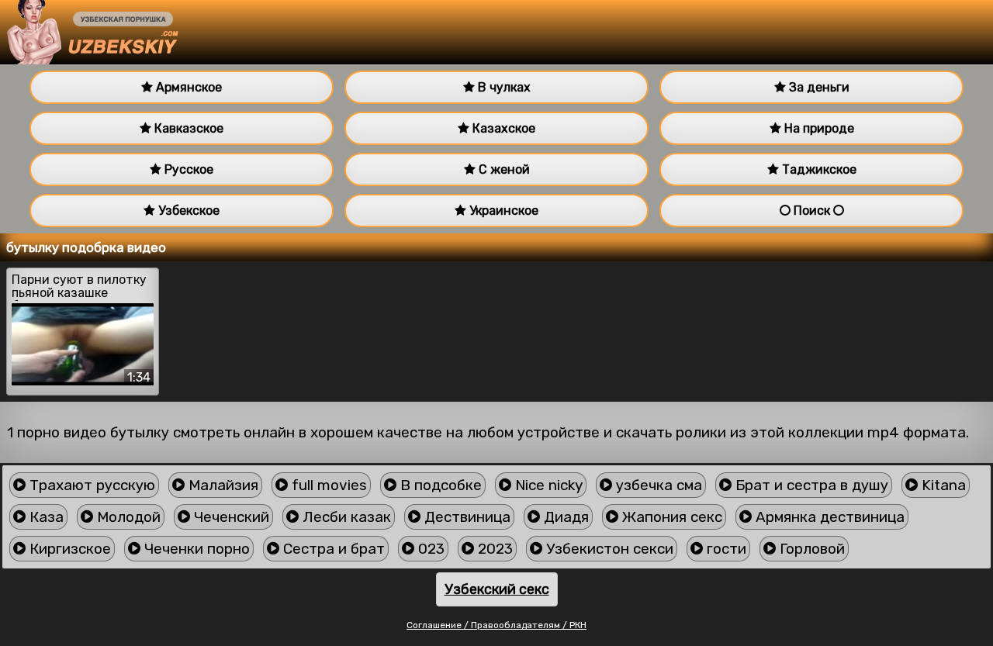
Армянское (187, 87)
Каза (45, 517)
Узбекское (187, 210)
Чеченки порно (195, 549)
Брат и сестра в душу (810, 485)
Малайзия (221, 485)
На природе (817, 128)
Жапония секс (670, 517)
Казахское (502, 128)
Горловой (810, 549)
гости (724, 549)
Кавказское (187, 128)
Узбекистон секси (607, 549)
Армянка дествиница (828, 517)
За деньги (817, 87)
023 (429, 549)
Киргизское (68, 549)
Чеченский (229, 517)
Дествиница (465, 517)
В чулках (503, 87)
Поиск (812, 210)
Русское (187, 169)
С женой (503, 169)
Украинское (502, 210)
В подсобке (439, 485)
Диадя (564, 517)
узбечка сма (657, 485)
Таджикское (817, 169)
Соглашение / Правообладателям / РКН (496, 625)
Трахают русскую (90, 485)
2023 (493, 549)
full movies (327, 485)
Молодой (127, 517)
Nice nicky (547, 485)
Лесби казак (345, 517)
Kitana (942, 485)
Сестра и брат (332, 549)
